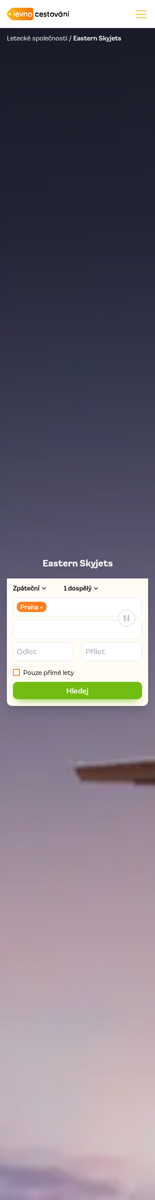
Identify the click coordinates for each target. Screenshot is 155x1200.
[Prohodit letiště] (126, 618)
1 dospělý (78, 588)
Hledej (77, 690)
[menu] (141, 14)
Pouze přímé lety (48, 672)
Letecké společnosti (37, 38)
